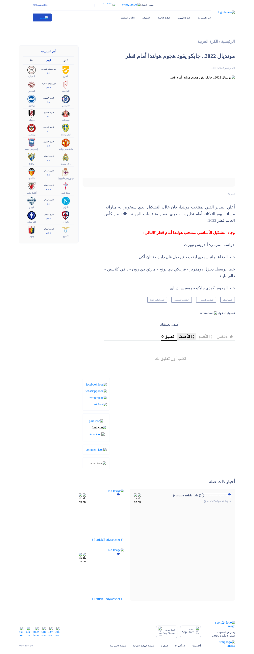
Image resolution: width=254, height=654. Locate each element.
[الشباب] (31, 69)
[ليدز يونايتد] (66, 128)
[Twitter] (98, 397)
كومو (31, 207)
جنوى (31, 236)
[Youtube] (36, 631)
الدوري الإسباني (49, 156)
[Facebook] (96, 384)
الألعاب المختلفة (127, 17)
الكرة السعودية (204, 17)
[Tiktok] (28, 631)
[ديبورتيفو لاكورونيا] (66, 171)
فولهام (32, 120)
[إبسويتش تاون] (31, 142)
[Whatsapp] (96, 390)
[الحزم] (66, 69)
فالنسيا (32, 178)
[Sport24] (221, 624)
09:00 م (48, 88)
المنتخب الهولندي (181, 300)
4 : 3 (48, 102)
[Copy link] (100, 404)
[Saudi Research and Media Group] (221, 643)
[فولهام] (31, 113)
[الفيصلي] (31, 84)
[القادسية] (66, 84)
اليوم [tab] (48, 60)
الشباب (31, 76)
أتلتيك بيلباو (32, 193)
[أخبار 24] (42, 17)
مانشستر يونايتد (66, 149)
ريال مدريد (65, 164)
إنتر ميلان (31, 222)
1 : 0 (48, 117)
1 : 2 (48, 204)
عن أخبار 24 (180, 645)
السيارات (146, 17)
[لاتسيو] (66, 229)
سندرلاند (65, 120)
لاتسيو (65, 236)
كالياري (66, 222)
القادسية (65, 91)
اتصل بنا (164, 645)
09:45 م (48, 219)
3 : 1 (48, 175)
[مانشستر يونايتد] (66, 142)
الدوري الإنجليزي (48, 98)
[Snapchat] (21, 631)
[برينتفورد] (31, 128)
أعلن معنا (196, 645)
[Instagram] (43, 631)
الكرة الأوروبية (183, 17)
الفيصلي (31, 91)
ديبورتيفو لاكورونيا (66, 178)
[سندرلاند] (66, 113)
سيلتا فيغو (65, 193)
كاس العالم (227, 300)
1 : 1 (48, 73)
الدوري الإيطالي (49, 200)
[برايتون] (31, 98)
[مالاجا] (31, 157)
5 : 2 (48, 146)
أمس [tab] (66, 60)
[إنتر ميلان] (31, 215)
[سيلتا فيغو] (66, 186)
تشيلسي (66, 105)
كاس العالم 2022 (157, 300)
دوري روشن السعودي (48, 69)
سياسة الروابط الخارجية (143, 645)
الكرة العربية (207, 41)
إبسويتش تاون (31, 149)
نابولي (65, 207)
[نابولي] (66, 200)
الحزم (65, 76)
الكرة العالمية (164, 17)
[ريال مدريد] (66, 157)
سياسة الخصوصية (118, 645)
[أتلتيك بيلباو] (31, 186)
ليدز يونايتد (65, 134)
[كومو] (31, 200)
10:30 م (48, 189)
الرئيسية (228, 41)
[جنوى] (31, 229)
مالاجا (31, 164)
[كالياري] (66, 215)
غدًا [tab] (31, 60)
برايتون (31, 105)
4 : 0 (48, 160)
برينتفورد (32, 134)
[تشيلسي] (66, 98)
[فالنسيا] (31, 171)
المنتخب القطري (206, 300)
